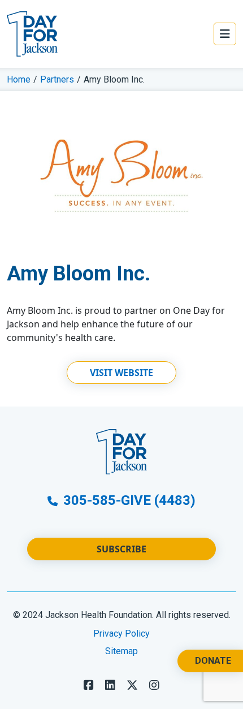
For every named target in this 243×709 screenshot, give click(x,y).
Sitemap (121, 651)
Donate (213, 660)
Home (19, 79)
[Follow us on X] (132, 685)
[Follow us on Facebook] (89, 685)
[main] (121, 237)
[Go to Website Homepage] (32, 34)
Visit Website (121, 372)
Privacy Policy (121, 633)
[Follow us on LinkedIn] (110, 685)
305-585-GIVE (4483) (128, 500)
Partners (57, 79)
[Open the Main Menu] (225, 34)
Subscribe (121, 549)
